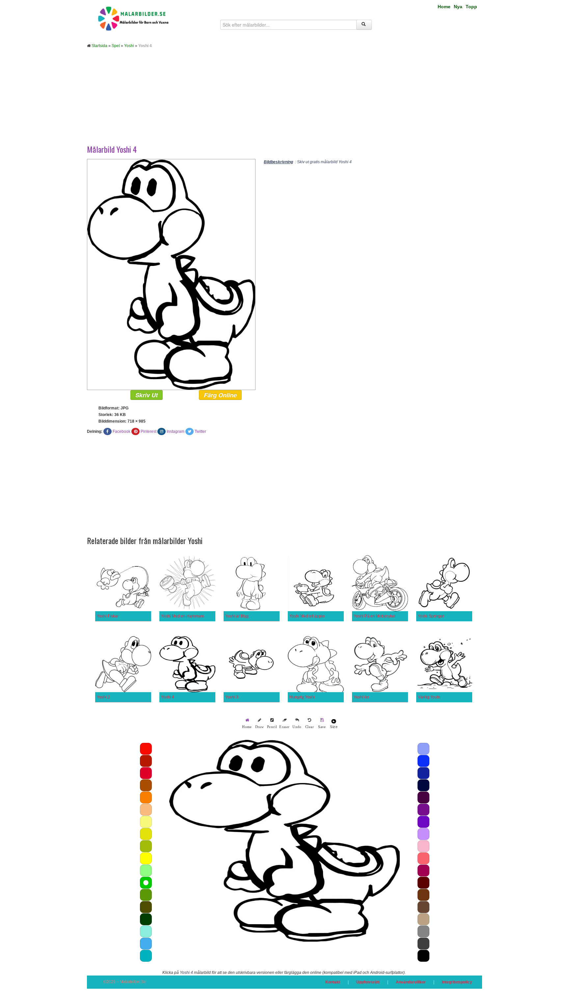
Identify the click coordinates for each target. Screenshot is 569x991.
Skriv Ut (146, 395)
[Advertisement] (284, 101)
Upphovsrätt (368, 982)
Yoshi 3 (231, 697)
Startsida (99, 45)
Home (444, 6)
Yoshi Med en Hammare (182, 616)
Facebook (121, 431)
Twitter (200, 431)
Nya (458, 6)
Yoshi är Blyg (237, 616)
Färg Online (220, 395)
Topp (471, 6)
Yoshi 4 (167, 697)
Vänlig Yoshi (429, 697)
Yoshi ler (361, 697)
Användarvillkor (411, 982)
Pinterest (148, 431)
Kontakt (332, 982)
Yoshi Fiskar (108, 616)
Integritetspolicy (457, 982)
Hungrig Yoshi (302, 697)
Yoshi (129, 45)
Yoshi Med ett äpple (307, 616)
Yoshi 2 (103, 697)
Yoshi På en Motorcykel (374, 616)
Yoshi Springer (431, 616)
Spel (116, 45)
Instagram (175, 431)
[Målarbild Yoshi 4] (171, 274)
